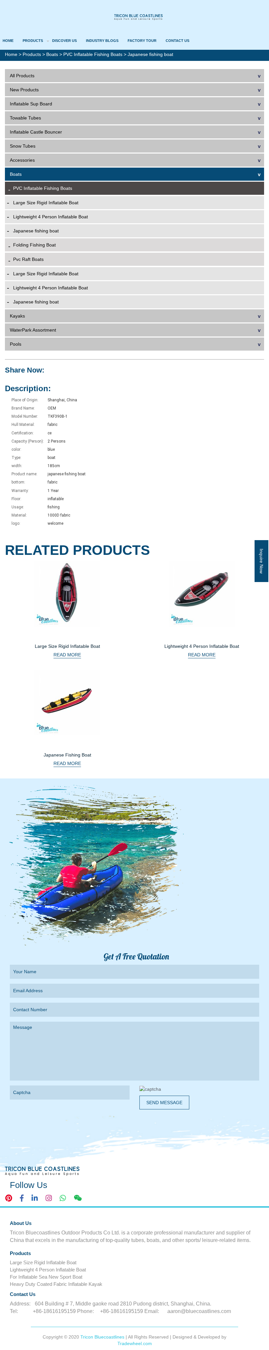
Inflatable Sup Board (31, 103)
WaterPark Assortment (33, 330)
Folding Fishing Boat (34, 244)
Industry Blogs (102, 41)
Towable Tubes (25, 117)
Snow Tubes (22, 146)
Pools (15, 344)
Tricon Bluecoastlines (103, 1337)
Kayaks (17, 316)
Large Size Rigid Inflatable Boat (45, 202)
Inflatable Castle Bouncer (36, 132)
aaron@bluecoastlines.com (199, 1311)
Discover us (64, 41)
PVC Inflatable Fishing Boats (93, 54)
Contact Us (177, 41)
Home (8, 41)
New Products (24, 89)
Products (33, 41)
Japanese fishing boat (36, 230)
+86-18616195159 (54, 1311)
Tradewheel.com (134, 1343)
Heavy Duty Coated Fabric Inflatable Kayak (56, 1284)
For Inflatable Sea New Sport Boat (46, 1277)
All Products (22, 75)
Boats (52, 54)
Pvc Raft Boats (28, 259)
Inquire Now (261, 561)
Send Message (164, 1102)
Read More (67, 654)
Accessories (22, 160)
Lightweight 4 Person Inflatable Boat (50, 216)
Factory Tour (142, 41)
